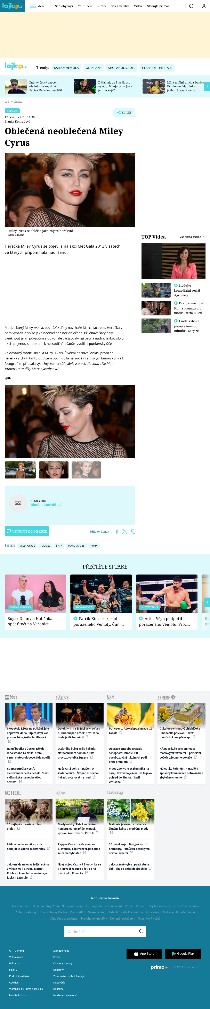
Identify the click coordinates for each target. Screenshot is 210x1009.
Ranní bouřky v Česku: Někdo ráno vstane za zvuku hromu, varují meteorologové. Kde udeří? (28, 753)
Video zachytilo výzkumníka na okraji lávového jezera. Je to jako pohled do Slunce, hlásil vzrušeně (130, 775)
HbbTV (13, 969)
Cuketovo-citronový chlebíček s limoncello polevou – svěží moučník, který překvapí (180, 733)
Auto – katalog (25, 912)
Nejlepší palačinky (122, 918)
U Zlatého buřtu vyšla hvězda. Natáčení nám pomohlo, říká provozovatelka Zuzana (77, 753)
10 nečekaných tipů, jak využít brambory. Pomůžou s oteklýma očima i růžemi (129, 849)
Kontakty (58, 969)
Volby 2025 (77, 912)
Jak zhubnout (20, 906)
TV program (94, 906)
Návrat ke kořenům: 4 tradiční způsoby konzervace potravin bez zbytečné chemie (181, 773)
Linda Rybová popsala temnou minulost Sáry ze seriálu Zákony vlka (188, 328)
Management (61, 950)
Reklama (14, 963)
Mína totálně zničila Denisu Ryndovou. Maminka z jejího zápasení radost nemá (185, 88)
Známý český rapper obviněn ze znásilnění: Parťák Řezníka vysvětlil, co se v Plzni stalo (47, 88)
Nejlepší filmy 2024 (46, 906)
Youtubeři (85, 6)
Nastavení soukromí (64, 995)
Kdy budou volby (159, 906)
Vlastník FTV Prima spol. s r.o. (26, 988)
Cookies (14, 982)
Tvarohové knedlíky (94, 918)
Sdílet (124, 114)
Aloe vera (152, 912)
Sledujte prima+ (158, 6)
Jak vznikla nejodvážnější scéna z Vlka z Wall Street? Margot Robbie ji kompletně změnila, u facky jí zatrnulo (28, 871)
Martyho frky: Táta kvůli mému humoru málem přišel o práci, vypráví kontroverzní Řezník (77, 829)
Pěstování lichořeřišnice (178, 912)
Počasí (140, 906)
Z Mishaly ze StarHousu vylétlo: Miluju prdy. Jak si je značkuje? (115, 86)
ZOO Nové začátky (186, 906)
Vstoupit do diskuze (29, 531)
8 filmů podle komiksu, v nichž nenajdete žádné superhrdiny (26, 846)
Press (56, 957)
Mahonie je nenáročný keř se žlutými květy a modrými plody (128, 826)
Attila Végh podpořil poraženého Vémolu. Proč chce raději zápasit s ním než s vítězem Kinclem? (163, 621)
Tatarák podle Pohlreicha (126, 912)
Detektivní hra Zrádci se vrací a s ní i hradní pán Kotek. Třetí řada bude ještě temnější (79, 733)
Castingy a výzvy (62, 963)
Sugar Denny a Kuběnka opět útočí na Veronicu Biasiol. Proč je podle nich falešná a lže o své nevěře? (32, 621)
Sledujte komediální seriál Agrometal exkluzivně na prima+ (187, 294)
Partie (129, 906)
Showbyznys (64, 6)
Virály (101, 6)
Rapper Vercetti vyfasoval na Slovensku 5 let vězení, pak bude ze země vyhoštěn (79, 849)
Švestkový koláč (149, 918)
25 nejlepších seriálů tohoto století (25, 826)
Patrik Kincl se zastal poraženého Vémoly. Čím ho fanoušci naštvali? (99, 621)
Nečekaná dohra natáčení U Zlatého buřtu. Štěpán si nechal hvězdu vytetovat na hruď (78, 773)
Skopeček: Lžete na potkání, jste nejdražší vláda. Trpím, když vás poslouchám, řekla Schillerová (28, 733)
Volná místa (16, 957)
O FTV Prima (16, 950)
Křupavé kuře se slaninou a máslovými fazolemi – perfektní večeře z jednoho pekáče (180, 753)
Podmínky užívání (19, 976)
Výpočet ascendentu (64, 918)
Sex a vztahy (120, 6)
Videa (138, 6)
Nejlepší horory (72, 906)
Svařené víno (97, 912)
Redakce (58, 988)
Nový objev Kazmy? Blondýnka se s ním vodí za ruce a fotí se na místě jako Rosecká (79, 869)
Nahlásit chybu (17, 995)
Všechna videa (190, 237)
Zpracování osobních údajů (68, 976)
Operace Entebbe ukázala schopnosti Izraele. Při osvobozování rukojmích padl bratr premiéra (128, 755)
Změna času (113, 906)
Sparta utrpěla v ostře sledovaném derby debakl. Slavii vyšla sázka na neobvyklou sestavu (28, 775)
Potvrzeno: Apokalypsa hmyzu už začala (130, 730)
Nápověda (59, 982)
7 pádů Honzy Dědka (53, 912)
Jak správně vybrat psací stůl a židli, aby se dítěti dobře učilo (129, 866)
